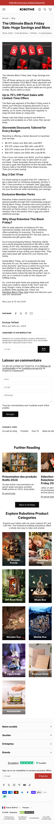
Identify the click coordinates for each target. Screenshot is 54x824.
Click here (45, 184)
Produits (24, 431)
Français (25, 808)
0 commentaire (45, 33)
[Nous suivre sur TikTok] (29, 785)
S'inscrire (43, 776)
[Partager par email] (31, 313)
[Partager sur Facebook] (15, 313)
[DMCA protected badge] (27, 812)
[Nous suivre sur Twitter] (8, 785)
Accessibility (34, 818)
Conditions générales (22, 818)
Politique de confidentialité (8, 818)
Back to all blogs (27, 505)
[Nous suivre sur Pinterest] (19, 785)
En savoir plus (8, 493)
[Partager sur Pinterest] (26, 313)
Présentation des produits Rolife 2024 (19, 478)
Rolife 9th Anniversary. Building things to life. (27, 3)
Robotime (13, 812)
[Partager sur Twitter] (20, 313)
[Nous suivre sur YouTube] (24, 785)
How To (35, 431)
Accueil (5, 18)
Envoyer (10, 414)
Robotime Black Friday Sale (15, 292)
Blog (13, 18)
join (36, 211)
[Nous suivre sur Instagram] (14, 785)
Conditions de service (32, 368)
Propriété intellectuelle (46, 818)
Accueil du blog (9, 431)
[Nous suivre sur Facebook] (3, 785)
